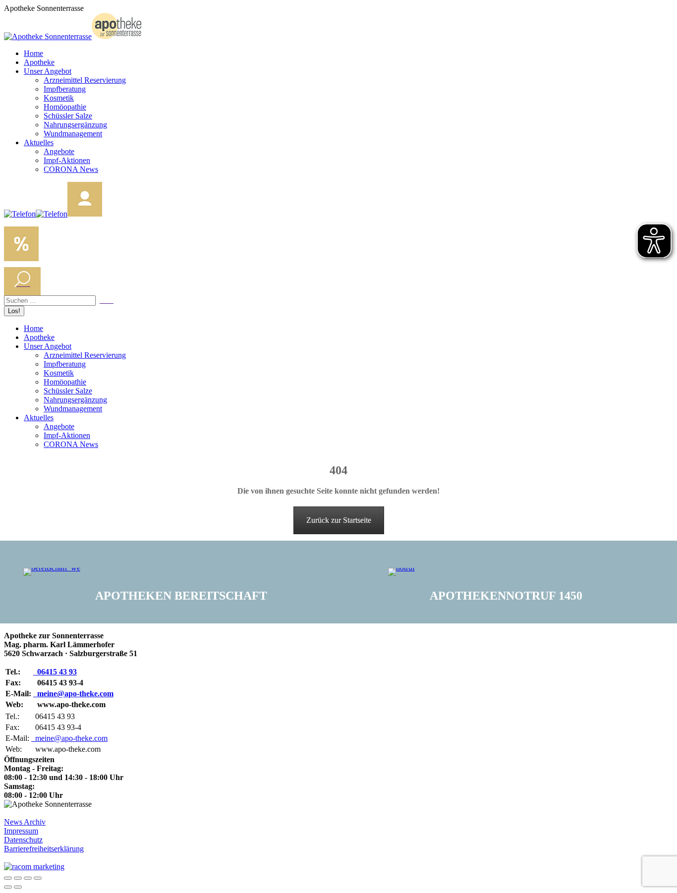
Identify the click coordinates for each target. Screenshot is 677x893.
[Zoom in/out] (38, 878)
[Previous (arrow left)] (8, 887)
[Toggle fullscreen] (28, 878)
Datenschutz (23, 840)
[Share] (18, 878)
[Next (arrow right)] (18, 887)
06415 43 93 (55, 672)
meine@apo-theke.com (73, 693)
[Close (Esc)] (8, 878)
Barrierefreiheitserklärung (44, 848)
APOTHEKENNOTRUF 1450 (506, 595)
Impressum (21, 831)
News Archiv (25, 822)
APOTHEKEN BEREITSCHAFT (181, 595)
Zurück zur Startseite (338, 520)
